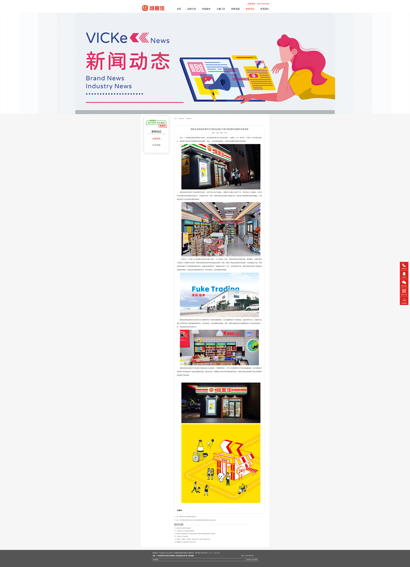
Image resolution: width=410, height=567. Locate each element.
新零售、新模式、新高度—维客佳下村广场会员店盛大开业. (193, 539)
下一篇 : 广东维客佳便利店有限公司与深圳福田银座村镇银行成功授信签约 (195, 520)
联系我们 (265, 9)
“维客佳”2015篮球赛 (182, 536)
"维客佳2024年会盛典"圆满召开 (185, 531)
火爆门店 (221, 9)
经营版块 (206, 9)
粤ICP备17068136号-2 (201, 553)
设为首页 (248, 559)
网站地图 (191, 555)
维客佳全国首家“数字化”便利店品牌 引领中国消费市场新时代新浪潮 (196, 533)
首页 (179, 9)
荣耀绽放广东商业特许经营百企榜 (186, 542)
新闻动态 (250, 9)
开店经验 (156, 145)
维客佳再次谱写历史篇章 (184, 528)
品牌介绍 (191, 9)
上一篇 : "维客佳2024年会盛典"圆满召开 (185, 516)
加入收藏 (254, 559)
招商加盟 (235, 9)
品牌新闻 (156, 139)
